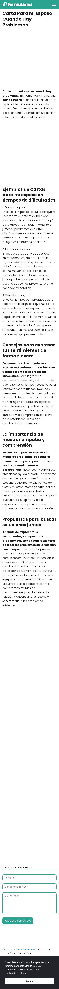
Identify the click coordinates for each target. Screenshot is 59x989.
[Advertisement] (29, 59)
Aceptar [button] (30, 981)
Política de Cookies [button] (15, 973)
